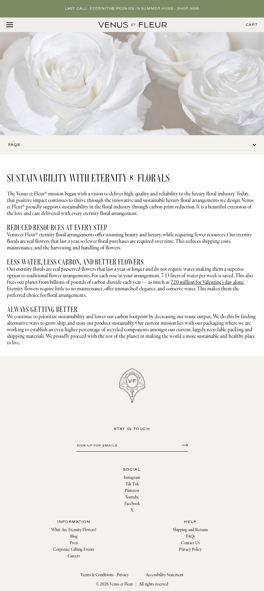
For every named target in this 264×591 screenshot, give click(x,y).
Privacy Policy (190, 549)
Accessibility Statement (165, 575)
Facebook (132, 503)
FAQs (190, 536)
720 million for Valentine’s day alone (207, 282)
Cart (252, 25)
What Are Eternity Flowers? (73, 530)
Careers (74, 556)
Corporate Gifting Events (73, 549)
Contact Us (190, 543)
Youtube (132, 497)
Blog (74, 536)
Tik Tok (132, 484)
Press (74, 543)
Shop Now (188, 9)
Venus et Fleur (121, 584)
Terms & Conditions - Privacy (104, 575)
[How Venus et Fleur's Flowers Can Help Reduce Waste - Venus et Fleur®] (132, 25)
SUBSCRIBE (184, 445)
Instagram (132, 477)
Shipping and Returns (190, 530)
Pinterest (132, 490)
